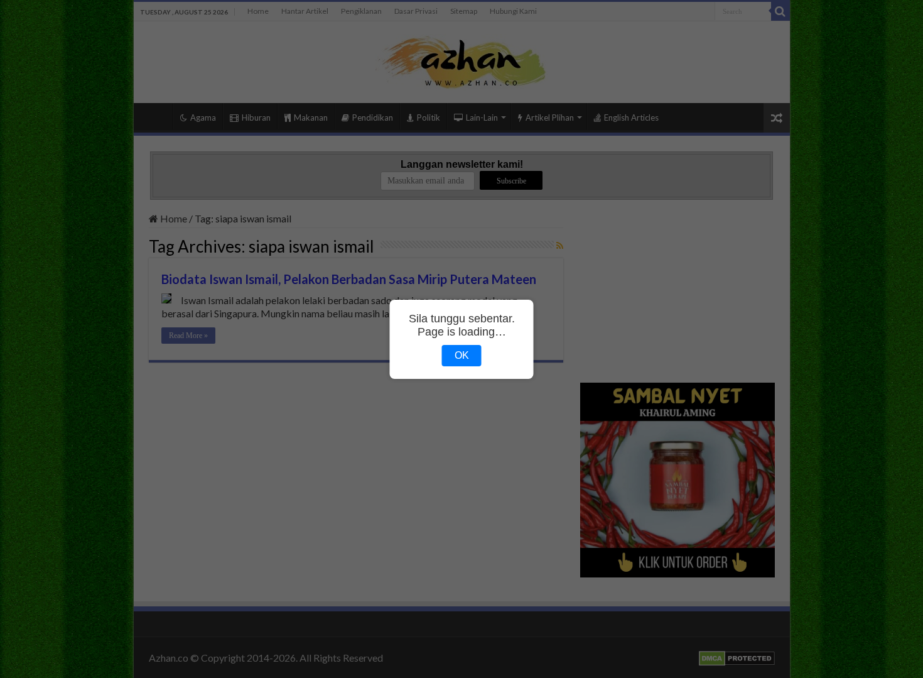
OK (462, 355)
